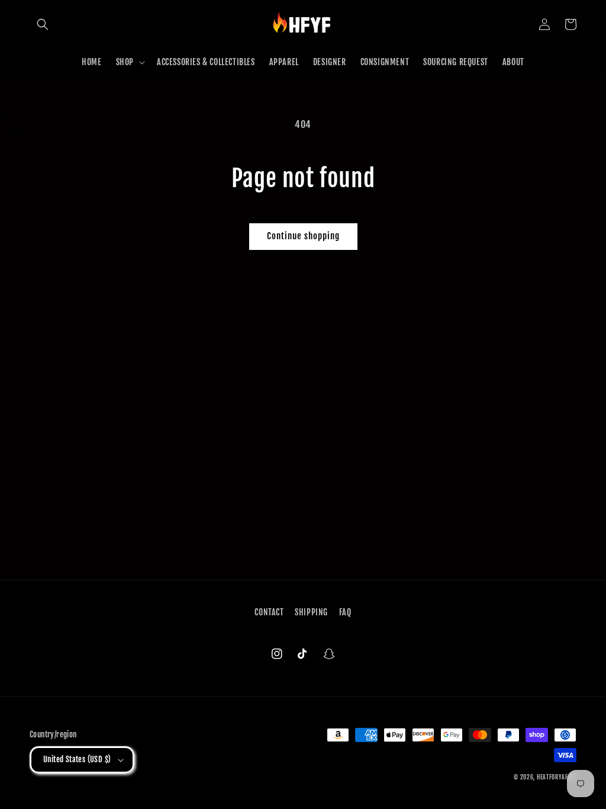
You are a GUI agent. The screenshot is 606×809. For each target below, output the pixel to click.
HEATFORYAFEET (556, 777)
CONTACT (268, 612)
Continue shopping (303, 236)
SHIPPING (311, 612)
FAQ (345, 612)
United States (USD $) (77, 759)
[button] (43, 24)
